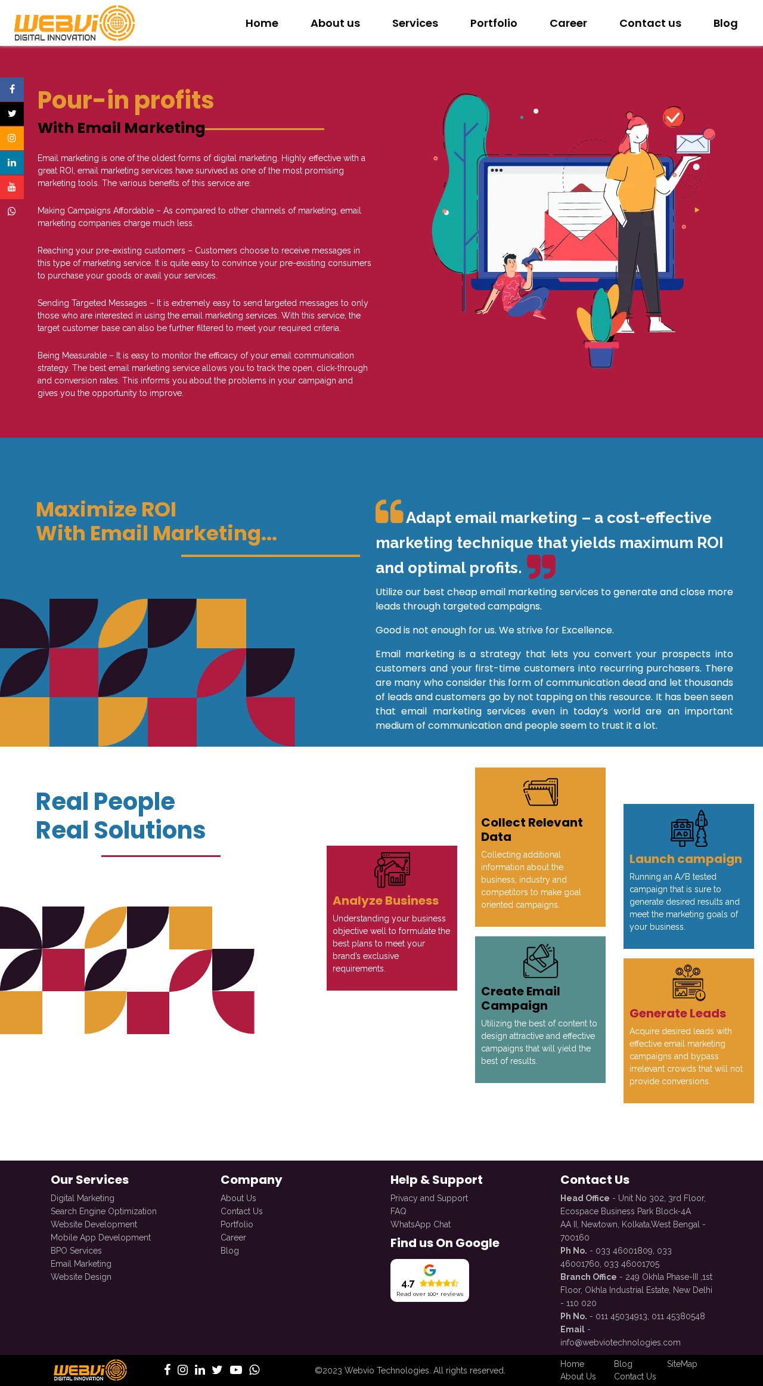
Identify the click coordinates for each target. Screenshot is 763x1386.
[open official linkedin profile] (200, 1371)
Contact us (650, 23)
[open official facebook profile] (167, 1371)
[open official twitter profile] (217, 1371)
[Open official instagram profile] (12, 138)
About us (335, 23)
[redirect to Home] (73, 22)
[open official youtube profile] (236, 1371)
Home (262, 23)
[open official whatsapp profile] (254, 1371)
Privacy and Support (429, 1198)
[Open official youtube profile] (12, 187)
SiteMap (682, 1364)
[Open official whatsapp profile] (12, 212)
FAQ (398, 1211)
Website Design (81, 1277)
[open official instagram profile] (183, 1371)
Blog (726, 23)
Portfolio (493, 23)
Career (568, 23)
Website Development (94, 1224)
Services (415, 23)
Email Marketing (81, 1264)
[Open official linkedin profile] (12, 163)
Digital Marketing (82, 1198)
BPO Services (76, 1250)
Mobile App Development (101, 1237)
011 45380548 (678, 1316)
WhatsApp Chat (420, 1224)
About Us (238, 1198)
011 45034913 (621, 1316)
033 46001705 (631, 1264)
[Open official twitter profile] (12, 114)
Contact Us (242, 1211)
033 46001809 (624, 1250)
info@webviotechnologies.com (620, 1342)
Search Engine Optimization (104, 1211)
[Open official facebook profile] (12, 89)
